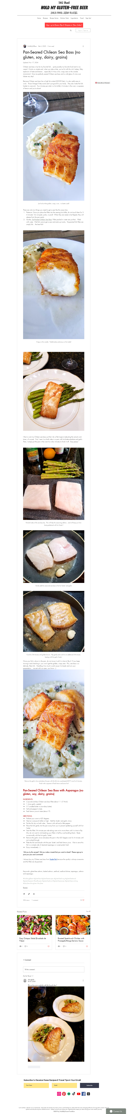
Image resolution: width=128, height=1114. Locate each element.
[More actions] (83, 46)
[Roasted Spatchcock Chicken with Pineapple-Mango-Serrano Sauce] (73, 925)
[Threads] (88, 1094)
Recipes (25, 887)
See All (88, 911)
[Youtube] (79, 1094)
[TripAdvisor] (69, 1094)
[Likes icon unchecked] (29, 1067)
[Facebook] (84, 1094)
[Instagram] (59, 1094)
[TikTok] (74, 1094)
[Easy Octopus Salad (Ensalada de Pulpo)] (34, 925)
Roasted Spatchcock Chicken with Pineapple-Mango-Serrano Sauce (71, 939)
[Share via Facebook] (24, 894)
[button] (71, 30)
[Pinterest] (64, 1094)
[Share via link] (29, 894)
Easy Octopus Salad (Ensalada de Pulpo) (33, 939)
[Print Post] (34, 894)
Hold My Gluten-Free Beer (64, 7)
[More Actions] (83, 980)
